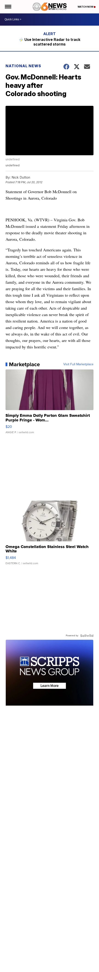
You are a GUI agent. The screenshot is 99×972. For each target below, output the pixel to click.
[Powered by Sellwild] (86, 635)
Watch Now (86, 6)
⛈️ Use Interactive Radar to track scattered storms (49, 41)
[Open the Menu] (7, 6)
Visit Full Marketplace (78, 364)
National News (23, 66)
